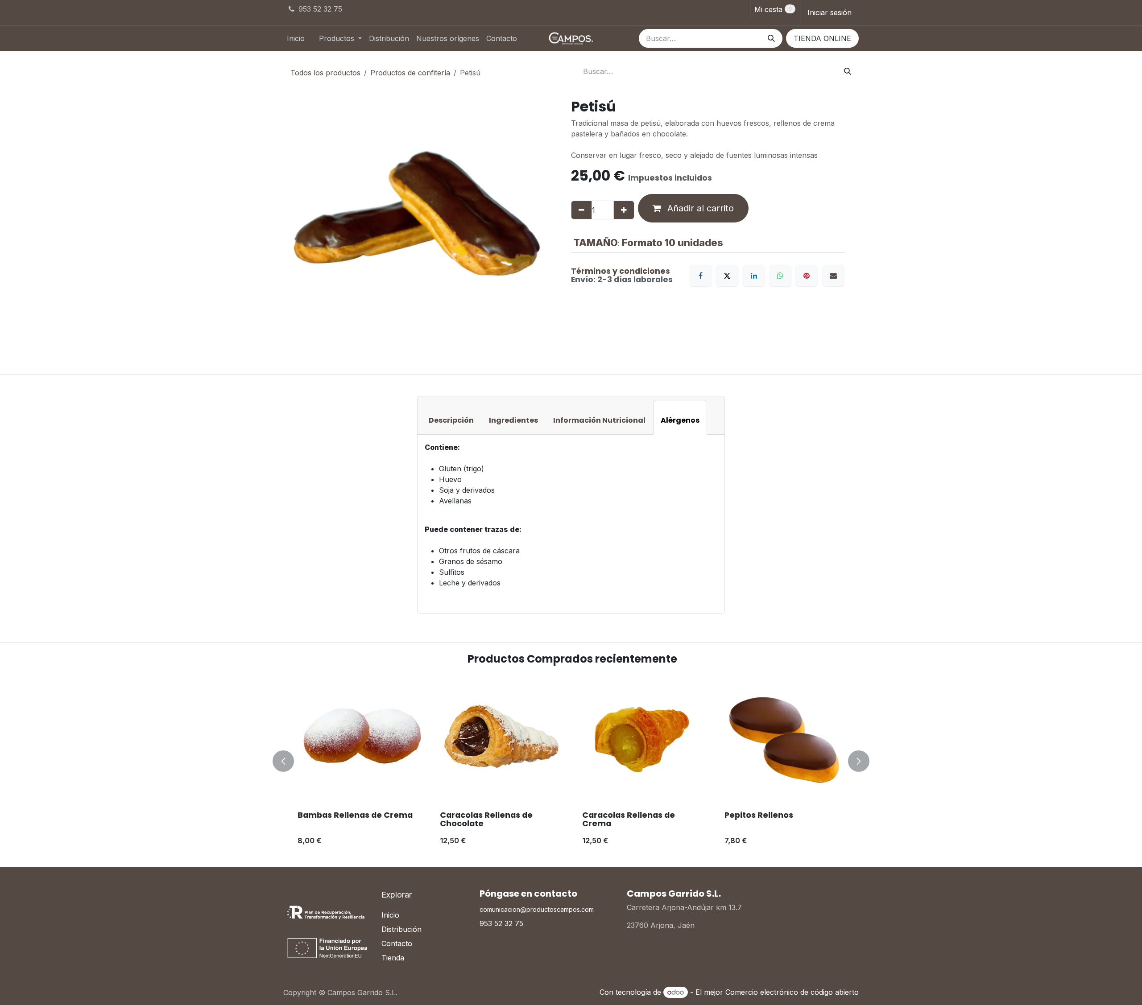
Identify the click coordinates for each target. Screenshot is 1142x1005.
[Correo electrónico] (833, 275)
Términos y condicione (618, 271)
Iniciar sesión (829, 12)
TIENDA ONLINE (822, 38)
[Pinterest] (806, 275)
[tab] (451, 417)
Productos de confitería (410, 72)
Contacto (396, 943)
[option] (571, 761)
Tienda (392, 957)
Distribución (401, 929)
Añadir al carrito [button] (699, 208)
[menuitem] (295, 38)
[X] (727, 275)
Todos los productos (325, 72)
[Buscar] (771, 38)
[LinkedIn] (754, 275)
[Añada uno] (623, 210)
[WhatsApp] (780, 275)
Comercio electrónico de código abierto (792, 992)
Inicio (390, 914)
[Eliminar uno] (581, 210)
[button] (288, 761)
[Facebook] (701, 275)
